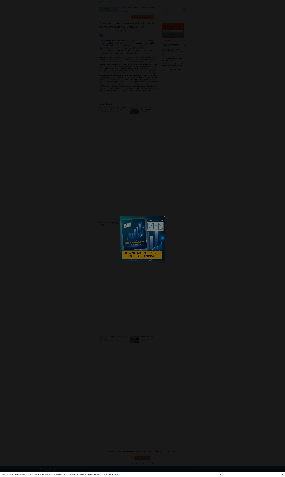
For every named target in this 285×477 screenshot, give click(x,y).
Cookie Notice (116, 474)
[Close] (282, 474)
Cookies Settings (219, 474)
